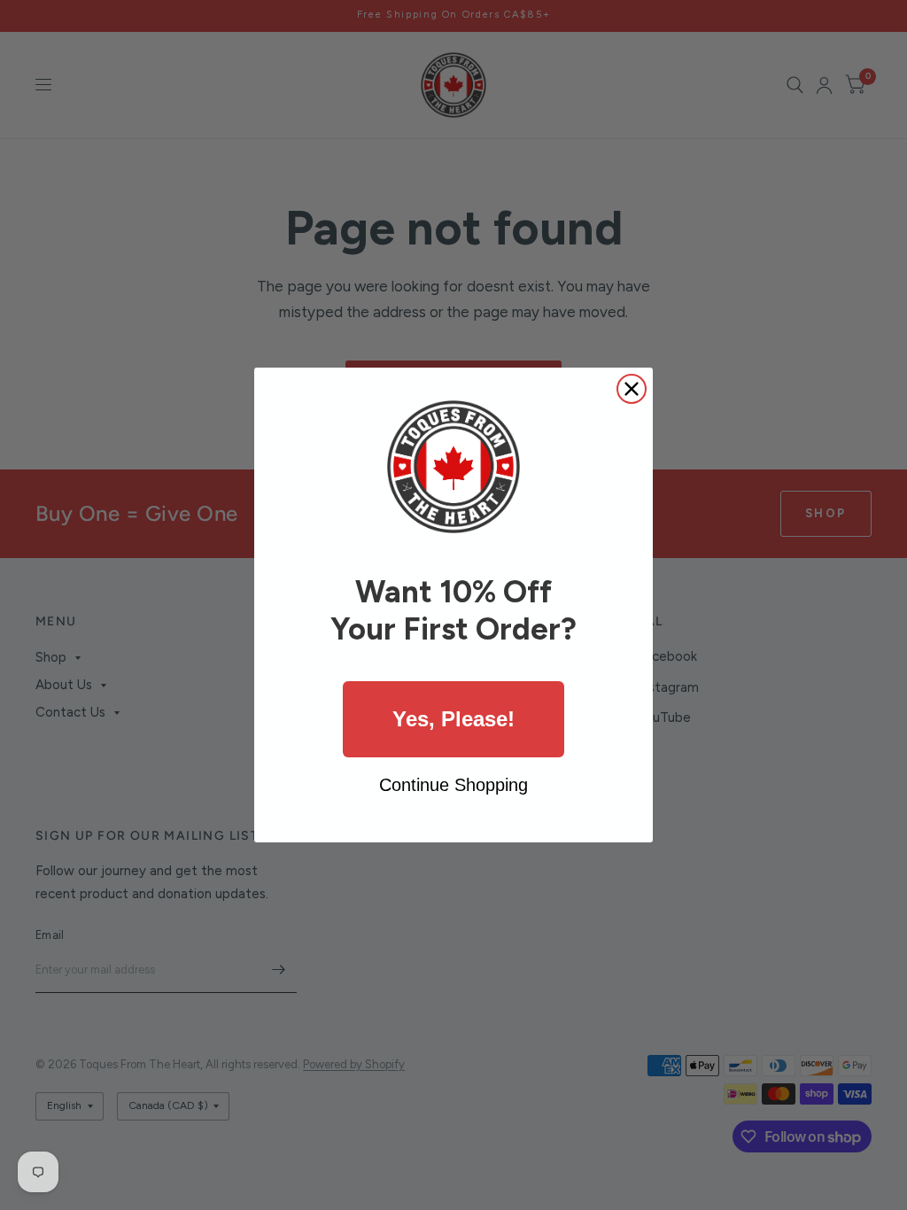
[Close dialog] (631, 389)
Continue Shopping (453, 785)
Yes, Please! (453, 719)
